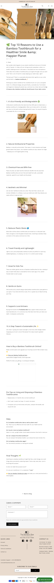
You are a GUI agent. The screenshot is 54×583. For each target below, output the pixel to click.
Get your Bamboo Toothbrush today (17, 473)
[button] (42, 6)
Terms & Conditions (6, 548)
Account (3, 542)
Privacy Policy (4, 545)
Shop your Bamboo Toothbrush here (17, 355)
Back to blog (28, 494)
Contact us (3, 551)
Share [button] (9, 62)
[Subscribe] (35, 570)
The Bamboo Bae (32, 577)
